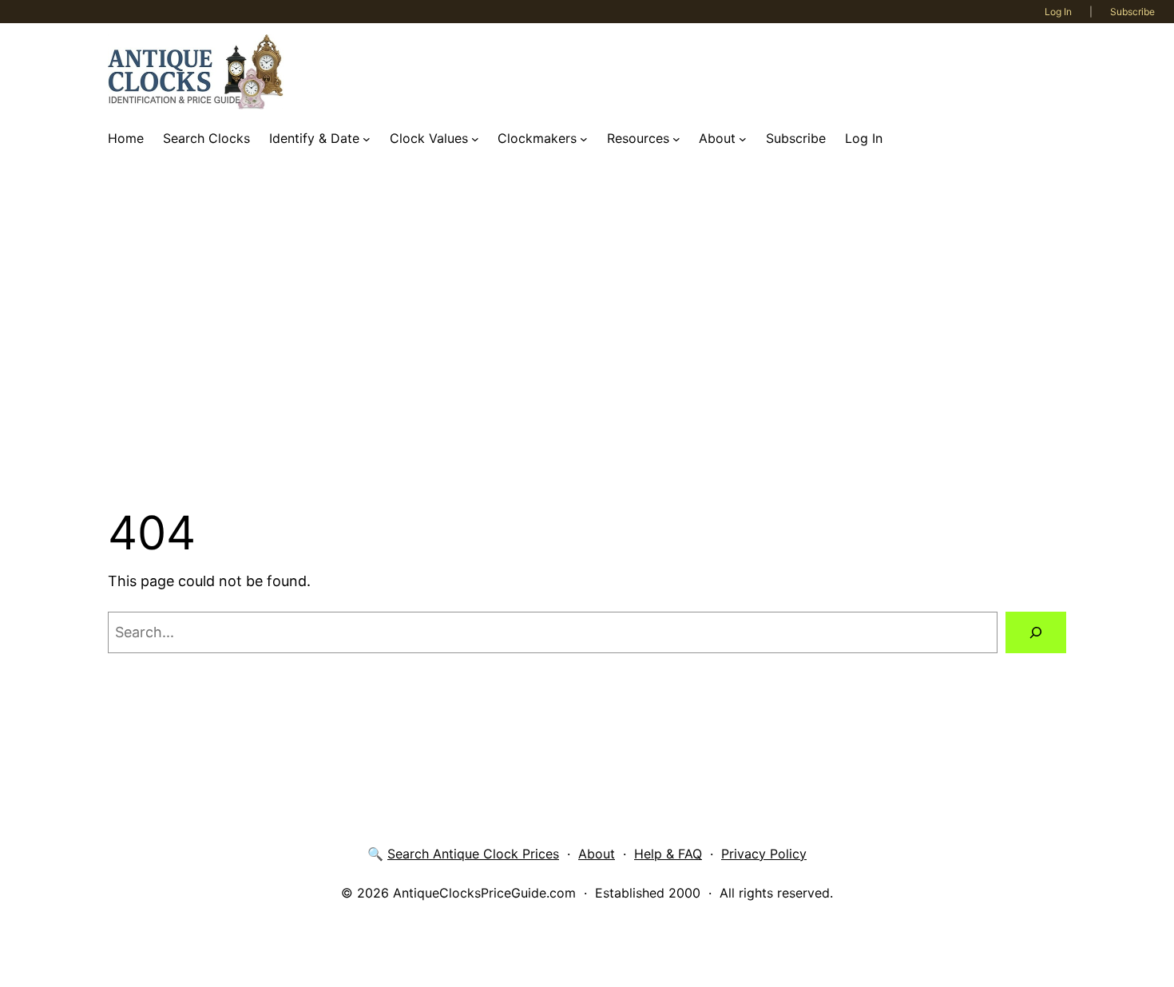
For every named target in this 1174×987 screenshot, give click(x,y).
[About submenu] (743, 139)
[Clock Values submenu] (475, 139)
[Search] (1035, 632)
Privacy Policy (764, 854)
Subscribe (1132, 12)
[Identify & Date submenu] (367, 139)
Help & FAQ (668, 854)
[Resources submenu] (676, 139)
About (596, 854)
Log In (1058, 12)
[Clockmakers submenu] (584, 139)
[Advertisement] (587, 330)
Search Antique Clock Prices (473, 854)
